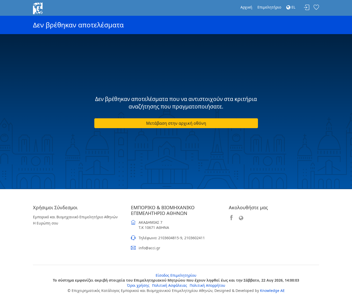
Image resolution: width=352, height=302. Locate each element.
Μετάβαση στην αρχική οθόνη (176, 123)
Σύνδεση (306, 8)
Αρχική (246, 7)
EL (292, 7)
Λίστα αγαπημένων (316, 8)
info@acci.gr (149, 247)
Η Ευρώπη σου (45, 223)
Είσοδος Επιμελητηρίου (176, 275)
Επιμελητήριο (269, 7)
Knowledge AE (272, 290)
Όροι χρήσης (138, 285)
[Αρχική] (38, 7)
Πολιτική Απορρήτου (207, 285)
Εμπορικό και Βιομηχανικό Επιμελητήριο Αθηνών (75, 216)
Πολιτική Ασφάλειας (169, 285)
